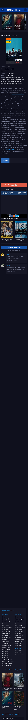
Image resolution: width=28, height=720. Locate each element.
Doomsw (8, 265)
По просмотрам (19, 652)
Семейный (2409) (6, 639)
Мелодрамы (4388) (19, 619)
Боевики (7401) (5, 617)
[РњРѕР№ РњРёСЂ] (16, 216)
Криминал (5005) (6, 631)
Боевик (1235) (18, 617)
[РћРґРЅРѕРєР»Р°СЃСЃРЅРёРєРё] (14, 216)
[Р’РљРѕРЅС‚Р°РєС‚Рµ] (10, 216)
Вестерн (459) (5, 619)
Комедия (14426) (6, 629)
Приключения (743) (19, 633)
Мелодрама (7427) (6, 633)
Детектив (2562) (19, 623)
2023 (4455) (5, 653)
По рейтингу (18, 650)
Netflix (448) (18, 643)
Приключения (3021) (7, 637)
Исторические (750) (20, 627)
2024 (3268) (5, 655)
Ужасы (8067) (5, 643)
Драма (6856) (18, 625)
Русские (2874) (5, 635)
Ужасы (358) (18, 637)
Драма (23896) (5, 625)
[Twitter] (18, 216)
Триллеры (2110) (19, 635)
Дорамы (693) (18, 641)
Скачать (24, 192)
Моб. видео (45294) (7, 663)
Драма (12, 69)
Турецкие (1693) (19, 645)
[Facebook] (12, 216)
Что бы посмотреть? (7, 659)
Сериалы (7, 69)
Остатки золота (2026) (8, 718)
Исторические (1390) (7, 627)
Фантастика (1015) (19, 639)
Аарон (8, 254)
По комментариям (19, 654)
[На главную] (14, 10)
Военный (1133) (6, 621)
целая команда (10, 149)
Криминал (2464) (19, 631)
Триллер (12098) (6, 641)
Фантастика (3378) (6, 645)
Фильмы (5, 614)
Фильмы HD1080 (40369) (8, 661)
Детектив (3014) (6, 623)
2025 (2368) (5, 657)
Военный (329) (18, 621)
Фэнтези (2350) (6, 647)
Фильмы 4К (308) (6, 649)
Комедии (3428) (19, 629)
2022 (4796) (5, 651)
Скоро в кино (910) (6, 665)
